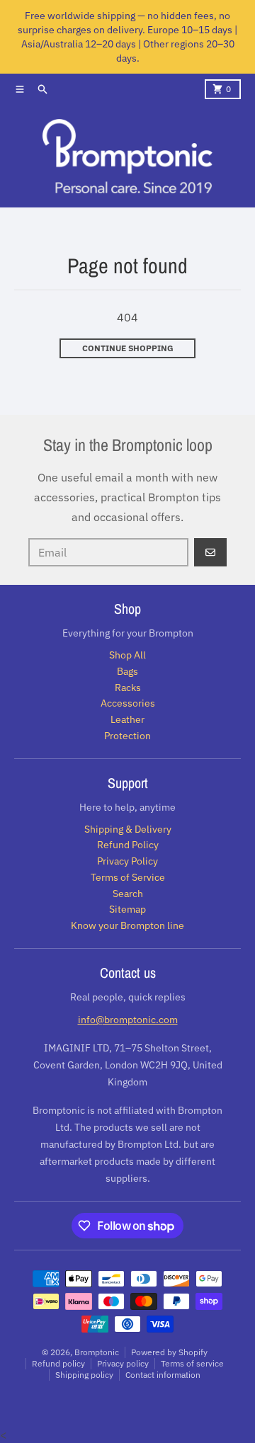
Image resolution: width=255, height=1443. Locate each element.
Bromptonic (96, 1352)
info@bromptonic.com (128, 1019)
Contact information (162, 1374)
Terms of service (192, 1363)
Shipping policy (84, 1374)
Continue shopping (128, 348)
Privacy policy (123, 1363)
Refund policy (58, 1363)
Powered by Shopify (169, 1352)
